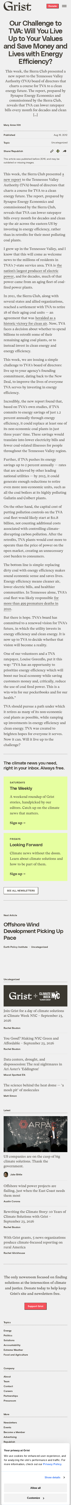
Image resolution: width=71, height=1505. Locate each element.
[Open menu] (64, 6)
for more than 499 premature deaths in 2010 (31, 603)
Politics (8, 1335)
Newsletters (10, 1422)
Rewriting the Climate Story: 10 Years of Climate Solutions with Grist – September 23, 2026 (35, 1216)
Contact (8, 1386)
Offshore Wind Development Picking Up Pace (33, 931)
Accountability (12, 1345)
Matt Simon (10, 1095)
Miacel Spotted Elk (15, 1074)
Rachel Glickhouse (14, 1252)
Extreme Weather (13, 1349)
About (7, 1376)
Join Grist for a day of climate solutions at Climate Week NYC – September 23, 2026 (34, 1015)
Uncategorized (59, 142)
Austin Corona (12, 1201)
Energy (8, 1330)
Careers (8, 1390)
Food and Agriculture (16, 1354)
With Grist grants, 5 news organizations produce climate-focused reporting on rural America (35, 1242)
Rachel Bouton (12, 1027)
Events (7, 1427)
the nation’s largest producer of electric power (33, 270)
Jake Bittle (16, 1174)
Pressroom (10, 1400)
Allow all (35, 1487)
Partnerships (11, 1395)
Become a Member (14, 1432)
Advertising (10, 1436)
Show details (52, 1477)
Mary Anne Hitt (12, 124)
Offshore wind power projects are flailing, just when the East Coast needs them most (34, 1191)
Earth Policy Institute (16, 946)
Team (6, 1381)
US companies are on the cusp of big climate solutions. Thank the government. (32, 1161)
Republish (9, 1441)
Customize (33, 1497)
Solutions (9, 1340)
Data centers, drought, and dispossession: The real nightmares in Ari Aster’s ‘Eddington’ (33, 1064)
